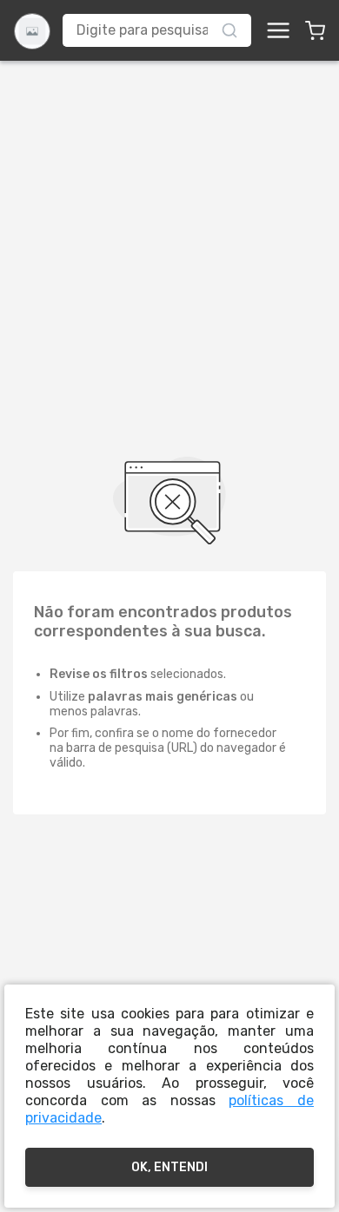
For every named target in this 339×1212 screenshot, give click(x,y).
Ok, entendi (169, 1167)
